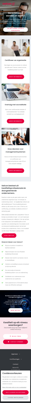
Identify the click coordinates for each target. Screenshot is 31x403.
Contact (15, 364)
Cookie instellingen (15, 397)
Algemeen (14, 354)
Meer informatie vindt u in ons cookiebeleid (14, 387)
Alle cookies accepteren (15, 392)
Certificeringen (14, 359)
